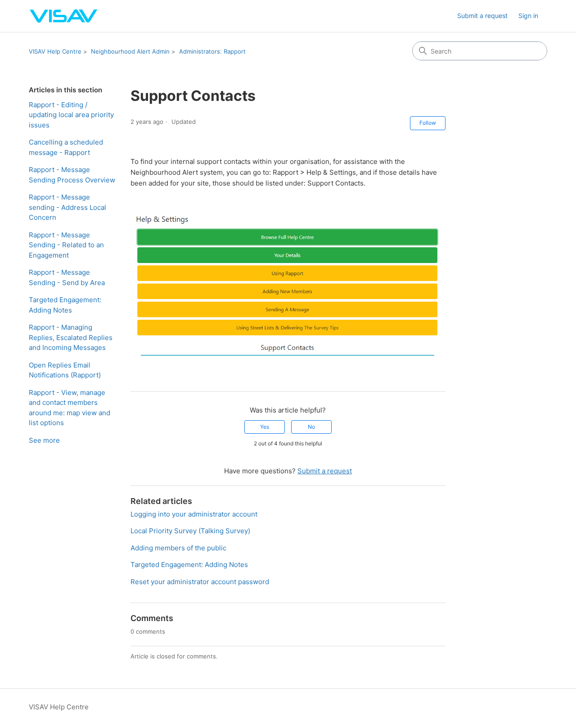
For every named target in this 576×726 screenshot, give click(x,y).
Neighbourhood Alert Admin (130, 51)
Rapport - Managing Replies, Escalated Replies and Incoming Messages (70, 337)
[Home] (64, 16)
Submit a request (482, 15)
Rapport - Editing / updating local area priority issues (71, 114)
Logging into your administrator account (193, 514)
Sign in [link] (528, 15)
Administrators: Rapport (212, 51)
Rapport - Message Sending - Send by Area (67, 277)
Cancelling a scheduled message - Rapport (66, 147)
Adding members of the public (178, 548)
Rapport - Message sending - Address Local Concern (67, 207)
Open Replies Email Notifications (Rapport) (65, 370)
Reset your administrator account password (199, 581)
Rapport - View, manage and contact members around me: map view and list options (69, 407)
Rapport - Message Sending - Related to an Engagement (66, 245)
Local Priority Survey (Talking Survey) (190, 530)
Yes (264, 426)
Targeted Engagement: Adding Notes (65, 304)
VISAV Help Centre (55, 51)
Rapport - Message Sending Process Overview (72, 174)
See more (44, 440)
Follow (427, 122)
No (311, 426)
